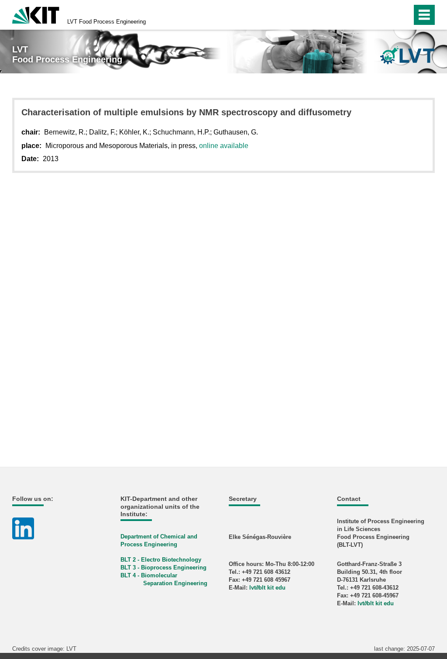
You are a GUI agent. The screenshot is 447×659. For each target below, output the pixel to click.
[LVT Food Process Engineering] (407, 55)
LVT (106, 21)
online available (223, 145)
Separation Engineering (175, 583)
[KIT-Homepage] (35, 14)
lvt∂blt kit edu (267, 587)
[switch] (386, 15)
